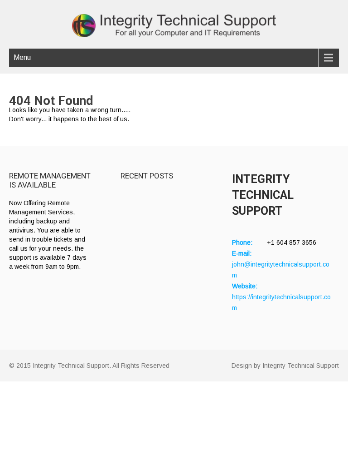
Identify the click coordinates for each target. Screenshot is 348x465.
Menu (22, 57)
